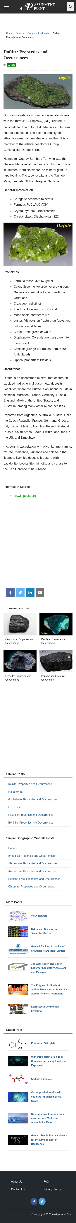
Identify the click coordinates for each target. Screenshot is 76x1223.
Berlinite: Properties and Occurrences (30, 822)
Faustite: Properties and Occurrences (30, 814)
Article (11, 65)
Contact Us (18, 1189)
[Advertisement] (38, 544)
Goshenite (14, 807)
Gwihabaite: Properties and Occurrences (32, 799)
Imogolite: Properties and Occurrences (31, 855)
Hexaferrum (15, 791)
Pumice (13, 848)
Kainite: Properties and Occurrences (30, 784)
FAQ (46, 1181)
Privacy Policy (52, 1189)
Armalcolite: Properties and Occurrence (32, 871)
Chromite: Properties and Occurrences (31, 886)
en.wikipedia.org (25, 496)
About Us (16, 1181)
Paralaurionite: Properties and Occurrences (34, 878)
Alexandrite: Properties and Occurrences (32, 863)
